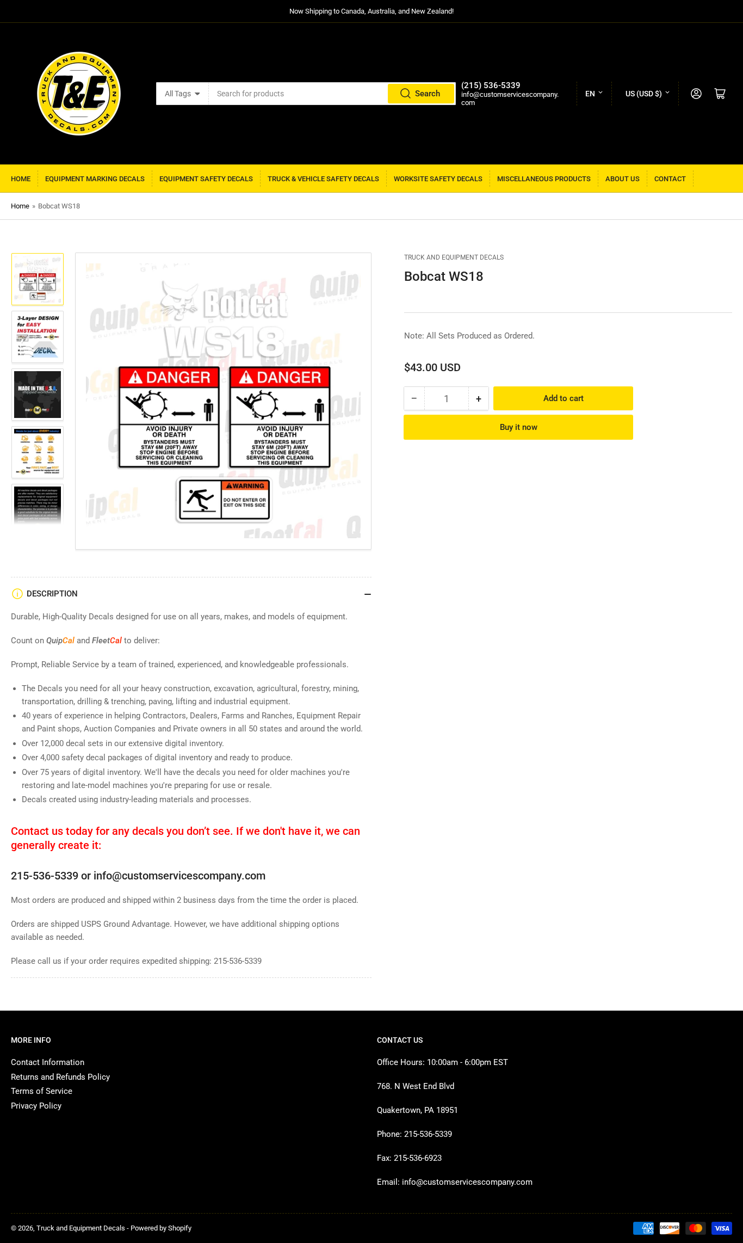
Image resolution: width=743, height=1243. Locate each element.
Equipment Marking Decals (95, 179)
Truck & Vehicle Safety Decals (323, 179)
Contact (670, 179)
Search (427, 94)
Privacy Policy (36, 1106)
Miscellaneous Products (544, 179)
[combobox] (332, 93)
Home (20, 179)
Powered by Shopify (161, 1228)
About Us (622, 179)
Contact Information (47, 1062)
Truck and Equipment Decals (454, 257)
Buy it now (518, 427)
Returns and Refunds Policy (60, 1077)
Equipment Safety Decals (206, 179)
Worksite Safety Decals (438, 179)
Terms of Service (41, 1091)
